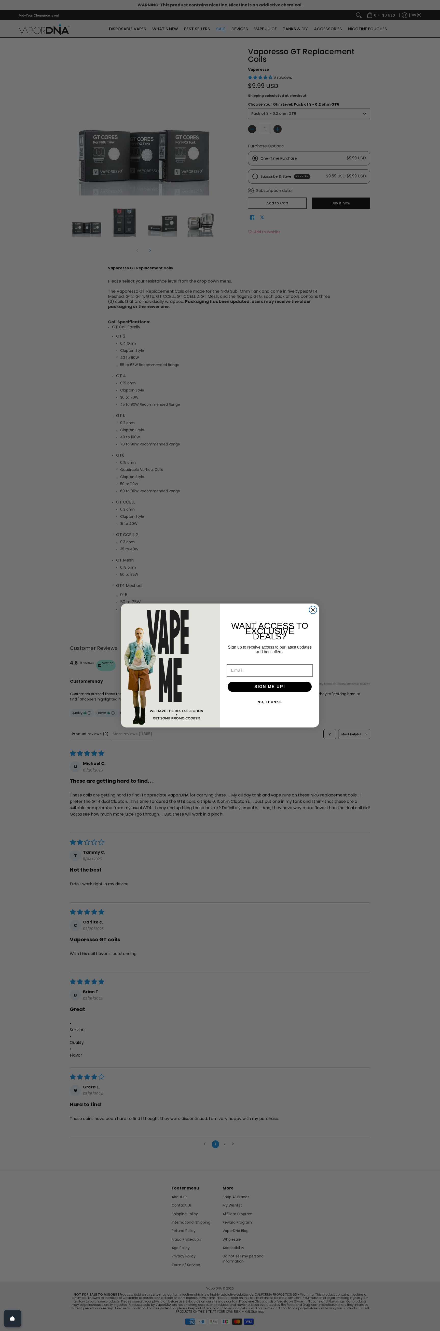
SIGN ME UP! (269, 686)
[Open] (12, 1318)
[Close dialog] (313, 610)
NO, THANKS (270, 702)
